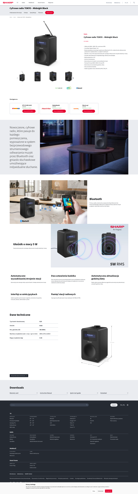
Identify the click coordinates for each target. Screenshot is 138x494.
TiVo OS (72, 425)
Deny (94, 491)
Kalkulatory (117, 2)
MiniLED (12, 418)
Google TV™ (73, 420)
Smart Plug (12, 465)
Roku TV (72, 423)
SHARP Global (28, 474)
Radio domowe (113, 437)
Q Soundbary (33, 437)
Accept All (108, 491)
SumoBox (12, 441)
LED (51, 423)
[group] (45, 45)
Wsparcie (50, 2)
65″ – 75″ (32, 418)
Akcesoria (72, 439)
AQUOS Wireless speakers (116, 418)
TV (17, 2)
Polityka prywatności (63, 478)
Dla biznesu (109, 2)
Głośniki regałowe (54, 439)
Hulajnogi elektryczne (15, 453)
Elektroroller (33, 467)
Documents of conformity (38, 478)
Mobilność (31, 2)
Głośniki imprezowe (55, 437)
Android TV (72, 418)
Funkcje (26, 12)
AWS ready (12, 427)
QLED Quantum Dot (55, 420)
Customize (100, 491)
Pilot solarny (113, 420)
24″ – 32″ (32, 425)
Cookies (72, 478)
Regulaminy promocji (51, 478)
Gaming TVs (13, 423)
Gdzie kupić (49, 12)
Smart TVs (32, 465)
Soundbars (32, 439)
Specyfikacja (33, 12)
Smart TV (72, 427)
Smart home (41, 2)
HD (91, 423)
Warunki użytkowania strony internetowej (20, 478)
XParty (11, 439)
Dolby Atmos (13, 425)
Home (11, 17)
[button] (73, 78)
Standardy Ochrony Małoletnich (94, 478)
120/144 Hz (52, 425)
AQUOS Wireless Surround (36, 441)
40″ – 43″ (32, 423)
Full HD (92, 420)
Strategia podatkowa (80, 478)
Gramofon (92, 443)
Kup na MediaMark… (59, 111)
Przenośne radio (114, 439)
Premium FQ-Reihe (14, 420)
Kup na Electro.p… (89, 111)
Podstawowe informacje (16, 12)
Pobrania (40, 12)
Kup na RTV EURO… (29, 111)
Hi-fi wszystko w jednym (96, 439)
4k (90, 418)
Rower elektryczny (34, 453)
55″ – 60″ (32, 420)
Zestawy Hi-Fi (93, 437)
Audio (23, 2)
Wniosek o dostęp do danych (111, 478)
